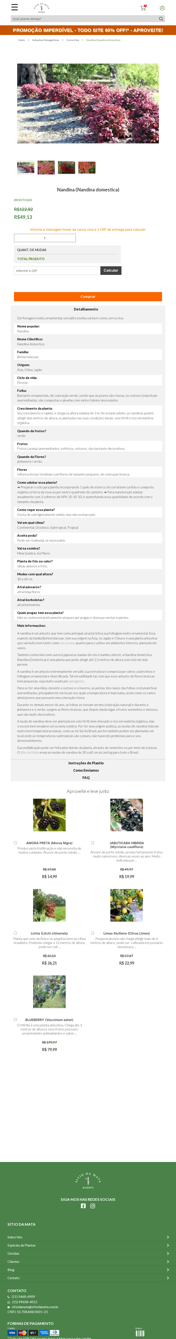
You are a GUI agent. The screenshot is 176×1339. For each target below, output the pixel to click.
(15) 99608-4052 (24, 1302)
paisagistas (76, 681)
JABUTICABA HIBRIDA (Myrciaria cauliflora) (126, 845)
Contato (14, 1278)
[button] (27, 172)
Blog (11, 1270)
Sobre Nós (15, 1237)
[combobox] (84, 18)
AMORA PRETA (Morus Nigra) (49, 843)
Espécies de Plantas (22, 1245)
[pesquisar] (161, 18)
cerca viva (67, 643)
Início (21, 40)
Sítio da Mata (29, 752)
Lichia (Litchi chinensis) (49, 933)
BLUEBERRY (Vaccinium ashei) (49, 1020)
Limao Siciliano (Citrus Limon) (126, 933)
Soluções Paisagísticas (45, 40)
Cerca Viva (72, 40)
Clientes (13, 1261)
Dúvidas (13, 1253)
